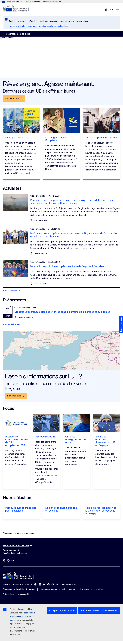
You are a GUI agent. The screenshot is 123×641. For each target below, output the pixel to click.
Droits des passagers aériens (101, 137)
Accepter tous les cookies (62, 610)
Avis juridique (8, 594)
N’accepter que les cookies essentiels (99, 610)
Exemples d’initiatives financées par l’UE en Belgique (105, 441)
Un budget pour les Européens (55, 139)
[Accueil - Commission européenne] (17, 8)
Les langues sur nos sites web (52, 589)
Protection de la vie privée (91, 589)
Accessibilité (23, 594)
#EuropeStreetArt (45, 436)
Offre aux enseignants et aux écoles (75, 439)
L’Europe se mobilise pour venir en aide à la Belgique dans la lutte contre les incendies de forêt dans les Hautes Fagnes (71, 201)
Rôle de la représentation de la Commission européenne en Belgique (101, 510)
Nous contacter (69, 584)
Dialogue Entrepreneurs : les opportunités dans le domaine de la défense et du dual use (62, 311)
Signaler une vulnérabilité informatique (19, 589)
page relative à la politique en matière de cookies (23, 616)
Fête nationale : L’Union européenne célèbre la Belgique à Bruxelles (67, 266)
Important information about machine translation (48, 26)
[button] (20, 533)
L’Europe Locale (14, 137)
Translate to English (17, 26)
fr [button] (106, 9)
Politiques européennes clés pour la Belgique (20, 509)
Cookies (72, 589)
